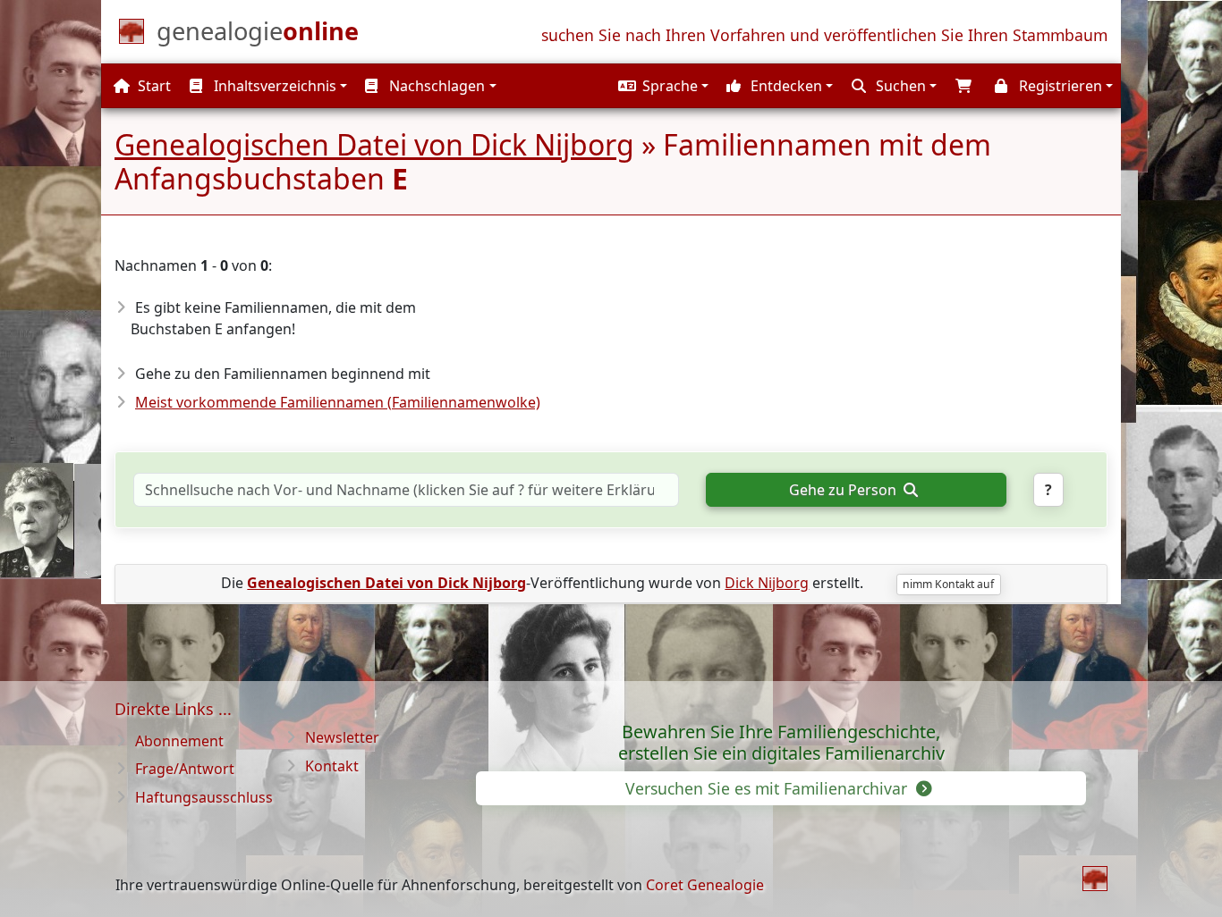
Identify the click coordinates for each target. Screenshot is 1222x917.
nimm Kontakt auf (948, 584)
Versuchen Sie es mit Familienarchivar (768, 788)
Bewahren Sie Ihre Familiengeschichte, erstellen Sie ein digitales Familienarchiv (781, 742)
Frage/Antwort (184, 768)
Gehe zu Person (844, 490)
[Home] (1094, 878)
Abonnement (179, 741)
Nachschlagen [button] (435, 86)
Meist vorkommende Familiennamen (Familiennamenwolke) (337, 402)
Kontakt (332, 766)
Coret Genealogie (705, 885)
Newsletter (342, 737)
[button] (661, 85)
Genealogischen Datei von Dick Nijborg (374, 144)
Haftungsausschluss (204, 797)
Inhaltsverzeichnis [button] (273, 86)
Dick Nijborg (767, 583)
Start (152, 86)
